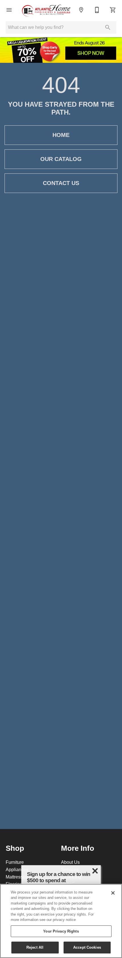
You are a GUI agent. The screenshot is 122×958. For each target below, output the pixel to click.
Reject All (34, 947)
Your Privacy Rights (61, 931)
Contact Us (61, 183)
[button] (9, 10)
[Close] (113, 893)
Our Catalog (61, 159)
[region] (61, 921)
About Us (70, 862)
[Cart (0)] (113, 10)
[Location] (81, 10)
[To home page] (46, 9)
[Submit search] (108, 27)
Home (61, 135)
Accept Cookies (87, 947)
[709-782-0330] (97, 10)
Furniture (15, 862)
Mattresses (17, 876)
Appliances (17, 869)
